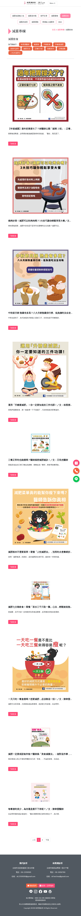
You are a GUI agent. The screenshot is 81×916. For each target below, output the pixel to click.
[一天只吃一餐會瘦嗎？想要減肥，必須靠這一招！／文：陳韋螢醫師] (40, 691)
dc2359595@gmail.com (26, 876)
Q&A (60, 22)
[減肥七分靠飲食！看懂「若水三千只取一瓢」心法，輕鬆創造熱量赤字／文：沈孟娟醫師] (40, 599)
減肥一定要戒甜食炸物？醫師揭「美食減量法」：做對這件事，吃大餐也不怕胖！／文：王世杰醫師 (40, 754)
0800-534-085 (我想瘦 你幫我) (45, 898)
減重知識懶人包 (18, 16)
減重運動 (35, 22)
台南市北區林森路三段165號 (23, 868)
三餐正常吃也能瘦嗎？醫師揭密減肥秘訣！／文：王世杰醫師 (38, 460)
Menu (52, 3)
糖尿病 (36, 44)
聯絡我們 (32, 886)
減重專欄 (60, 30)
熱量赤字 (50, 49)
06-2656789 (60, 872)
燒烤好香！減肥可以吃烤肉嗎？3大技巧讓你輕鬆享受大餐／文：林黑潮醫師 (40, 221)
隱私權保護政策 (40, 900)
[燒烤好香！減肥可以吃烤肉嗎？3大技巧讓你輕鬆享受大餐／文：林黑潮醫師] (40, 213)
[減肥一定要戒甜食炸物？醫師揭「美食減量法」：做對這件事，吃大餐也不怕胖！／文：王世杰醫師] (40, 746)
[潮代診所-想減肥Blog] (50, 893)
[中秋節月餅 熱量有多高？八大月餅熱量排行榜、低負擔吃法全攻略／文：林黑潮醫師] (40, 305)
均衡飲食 (47, 44)
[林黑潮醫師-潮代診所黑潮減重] (36, 893)
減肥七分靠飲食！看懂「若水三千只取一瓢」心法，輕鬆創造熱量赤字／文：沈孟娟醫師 (40, 607)
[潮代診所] (31, 893)
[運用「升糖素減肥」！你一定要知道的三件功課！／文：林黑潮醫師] (40, 397)
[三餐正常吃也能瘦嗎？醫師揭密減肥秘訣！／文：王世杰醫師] (40, 452)
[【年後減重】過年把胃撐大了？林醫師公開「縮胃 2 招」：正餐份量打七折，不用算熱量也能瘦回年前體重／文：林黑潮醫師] (40, 121)
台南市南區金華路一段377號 (57, 868)
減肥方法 (26, 49)
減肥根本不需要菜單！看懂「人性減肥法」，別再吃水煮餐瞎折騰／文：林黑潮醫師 (40, 552)
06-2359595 (26, 872)
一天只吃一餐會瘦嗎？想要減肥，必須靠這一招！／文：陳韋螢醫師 (40, 699)
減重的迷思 (23, 22)
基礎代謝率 (14, 49)
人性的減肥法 (15, 53)
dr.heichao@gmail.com (60, 876)
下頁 (47, 840)
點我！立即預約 (47, 886)
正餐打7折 (39, 49)
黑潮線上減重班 (48, 22)
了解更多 (13, 144)
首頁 (53, 30)
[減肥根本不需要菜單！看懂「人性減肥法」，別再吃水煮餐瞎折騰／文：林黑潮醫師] (40, 544)
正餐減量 (62, 49)
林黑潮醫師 (25, 44)
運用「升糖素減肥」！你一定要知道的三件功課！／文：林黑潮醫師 (40, 405)
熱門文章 (43, 16)
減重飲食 (65, 16)
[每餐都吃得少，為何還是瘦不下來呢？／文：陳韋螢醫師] (40, 801)
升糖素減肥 (59, 44)
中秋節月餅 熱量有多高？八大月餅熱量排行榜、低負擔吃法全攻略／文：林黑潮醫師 (39, 313)
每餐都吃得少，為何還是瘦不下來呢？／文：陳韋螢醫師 (36, 809)
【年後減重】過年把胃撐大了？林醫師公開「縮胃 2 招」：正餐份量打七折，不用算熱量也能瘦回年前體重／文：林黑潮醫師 (40, 129)
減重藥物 (54, 16)
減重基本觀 (32, 16)
